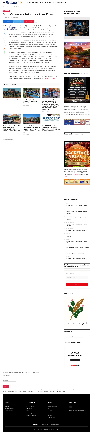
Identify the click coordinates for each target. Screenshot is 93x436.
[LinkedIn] (4, 37)
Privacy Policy (45, 429)
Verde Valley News (9, 408)
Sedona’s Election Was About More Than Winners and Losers (77, 206)
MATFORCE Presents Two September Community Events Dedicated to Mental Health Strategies (51, 128)
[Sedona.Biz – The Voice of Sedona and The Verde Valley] (14, 2)
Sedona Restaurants (31, 415)
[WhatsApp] (4, 52)
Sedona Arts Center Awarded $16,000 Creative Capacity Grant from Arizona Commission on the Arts (31, 129)
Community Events (31, 413)
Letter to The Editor (9, 413)
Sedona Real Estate (52, 406)
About (42, 2)
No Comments (16, 17)
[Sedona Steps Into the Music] (12, 93)
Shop (54, 2)
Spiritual (28, 410)
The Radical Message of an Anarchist (75, 253)
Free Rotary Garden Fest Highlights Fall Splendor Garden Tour (30, 101)
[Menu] (4, 2)
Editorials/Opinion (9, 410)
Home (29, 2)
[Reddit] (4, 48)
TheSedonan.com (45, 424)
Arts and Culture (30, 406)
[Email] (4, 44)
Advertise (48, 2)
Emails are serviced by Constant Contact (57, 391)
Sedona (34, 2)
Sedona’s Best (61, 2)
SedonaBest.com (55, 424)
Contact (50, 415)
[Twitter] (4, 33)
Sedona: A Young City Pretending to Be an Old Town (78, 230)
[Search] (89, 2)
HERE (76, 174)
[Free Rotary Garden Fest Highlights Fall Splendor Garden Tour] (31, 93)
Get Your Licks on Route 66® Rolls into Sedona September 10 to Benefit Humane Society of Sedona (11, 128)
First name (5, 380)
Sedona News (6, 10)
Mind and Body (30, 408)
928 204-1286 (51, 78)
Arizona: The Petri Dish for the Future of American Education (77, 235)
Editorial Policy (51, 417)
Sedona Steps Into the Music (12, 99)
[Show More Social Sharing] (36, 21)
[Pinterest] (4, 40)
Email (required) (7, 375)
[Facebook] (4, 29)
